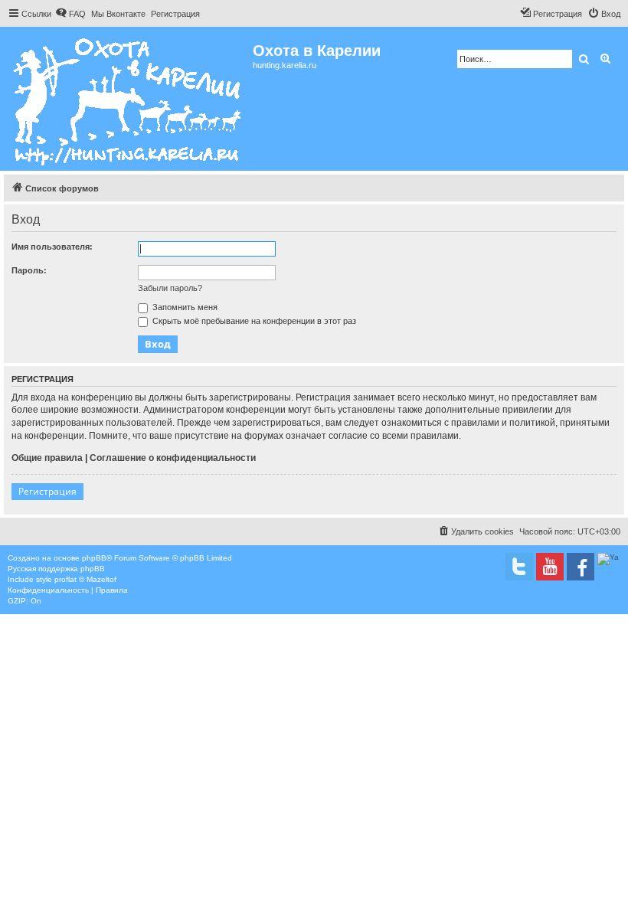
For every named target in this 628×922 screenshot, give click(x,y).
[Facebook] (580, 566)
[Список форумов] (128, 99)
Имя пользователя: (52, 246)
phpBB (94, 558)
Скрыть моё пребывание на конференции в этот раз (253, 320)
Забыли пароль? (170, 288)
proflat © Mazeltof (85, 579)
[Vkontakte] (519, 566)
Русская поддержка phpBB (56, 568)
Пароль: (29, 270)
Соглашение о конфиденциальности (173, 458)
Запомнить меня (184, 307)
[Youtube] (550, 566)
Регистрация (47, 491)
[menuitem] (70, 14)
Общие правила (47, 458)
